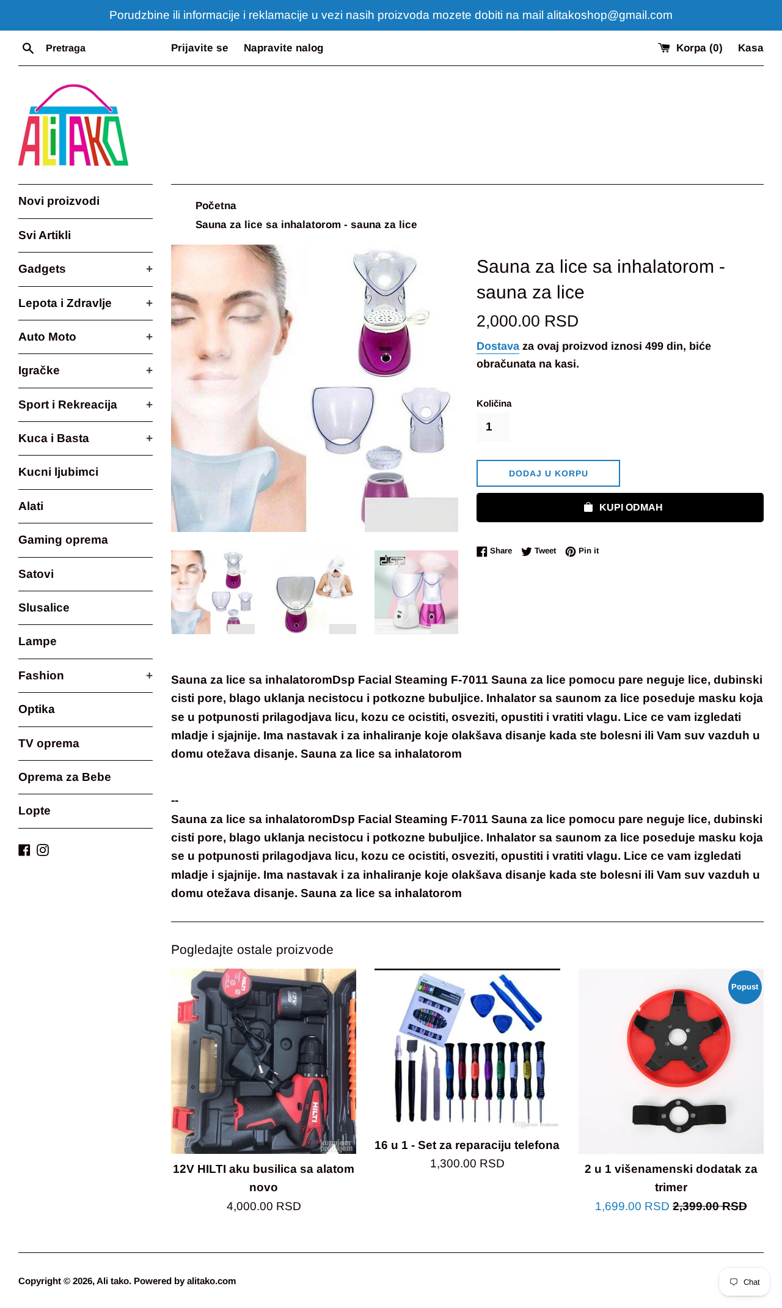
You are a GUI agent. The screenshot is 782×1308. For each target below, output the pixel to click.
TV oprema (48, 743)
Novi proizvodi (59, 200)
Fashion (85, 675)
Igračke (85, 370)
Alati (30, 506)
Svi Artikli (44, 235)
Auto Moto (85, 336)
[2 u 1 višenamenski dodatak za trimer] (671, 1061)
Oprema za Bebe (64, 776)
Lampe (37, 641)
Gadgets (85, 268)
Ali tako (113, 1281)
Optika (36, 709)
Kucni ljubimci (58, 471)
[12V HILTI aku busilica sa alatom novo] (263, 1061)
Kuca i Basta (85, 438)
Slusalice (44, 607)
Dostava (498, 346)
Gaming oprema (63, 539)
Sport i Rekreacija (85, 404)
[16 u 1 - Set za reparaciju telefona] (467, 1049)
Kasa (751, 48)
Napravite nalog (283, 48)
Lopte (34, 810)
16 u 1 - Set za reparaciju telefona (467, 1145)
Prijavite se (199, 48)
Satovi (36, 573)
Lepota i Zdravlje (85, 303)
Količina (494, 403)
